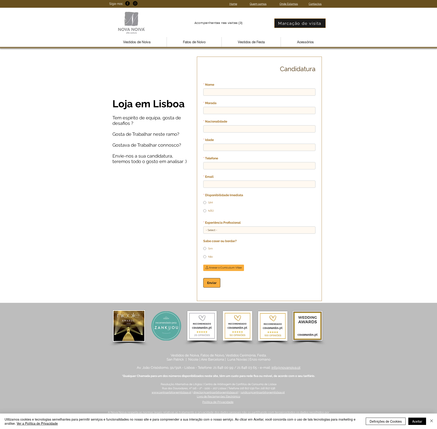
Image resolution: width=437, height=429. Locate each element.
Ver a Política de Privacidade (37, 423)
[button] (137, 42)
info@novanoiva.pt (286, 368)
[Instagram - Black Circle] (135, 3)
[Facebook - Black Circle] (127, 3)
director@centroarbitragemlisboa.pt (215, 392)
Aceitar (417, 421)
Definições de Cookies (386, 421)
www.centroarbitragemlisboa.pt (171, 392)
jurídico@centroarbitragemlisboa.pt (263, 392)
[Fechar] (431, 421)
